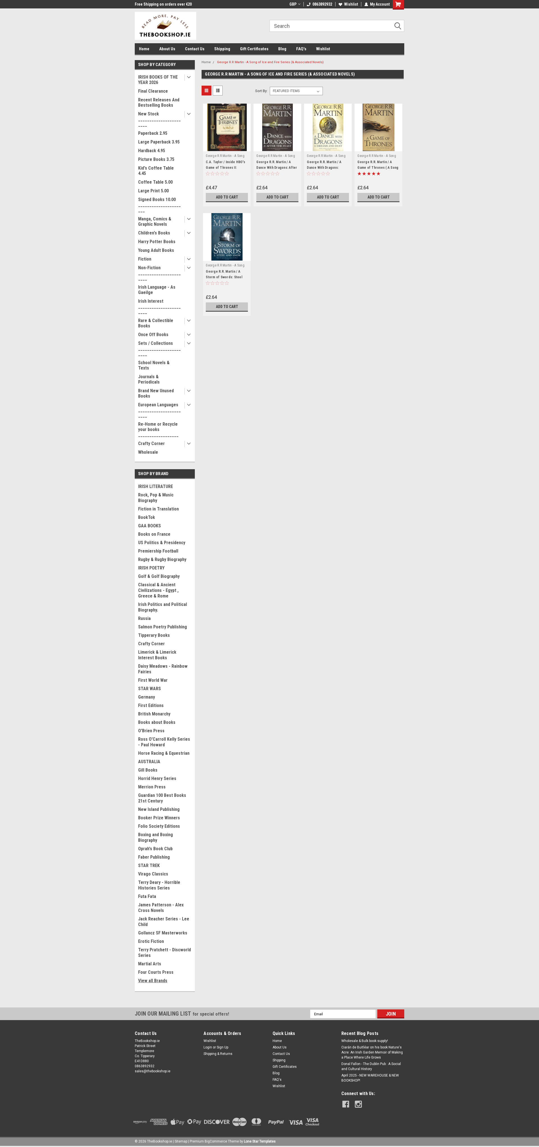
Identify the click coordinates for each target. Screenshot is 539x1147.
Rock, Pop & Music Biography (155, 497)
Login (208, 1047)
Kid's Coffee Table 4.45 (156, 170)
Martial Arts (149, 963)
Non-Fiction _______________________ (159, 273)
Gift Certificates (254, 48)
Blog (282, 48)
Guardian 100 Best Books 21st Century (162, 798)
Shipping (222, 48)
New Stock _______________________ (159, 119)
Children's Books (154, 233)
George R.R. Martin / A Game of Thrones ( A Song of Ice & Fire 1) (377, 167)
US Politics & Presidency (161, 542)
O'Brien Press (151, 730)
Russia (144, 618)
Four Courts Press (155, 972)
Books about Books (156, 722)
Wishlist (351, 4)
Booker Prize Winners (159, 817)
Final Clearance (153, 91)
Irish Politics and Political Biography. (162, 607)
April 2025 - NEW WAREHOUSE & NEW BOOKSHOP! (370, 1077)
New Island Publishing (159, 809)
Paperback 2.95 (152, 133)
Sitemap (181, 1141)
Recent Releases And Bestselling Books (158, 102)
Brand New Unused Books (156, 393)
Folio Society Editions (159, 826)
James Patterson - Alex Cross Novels (161, 907)
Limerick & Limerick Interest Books (157, 654)
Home (144, 48)
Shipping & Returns (218, 1054)
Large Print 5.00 (153, 190)
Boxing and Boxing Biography (155, 837)
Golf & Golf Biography (159, 576)
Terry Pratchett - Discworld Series (164, 952)
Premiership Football (158, 551)
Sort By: (261, 91)
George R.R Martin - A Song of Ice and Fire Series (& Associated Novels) (270, 62)
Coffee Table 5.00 (155, 182)
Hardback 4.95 (151, 150)
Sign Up (222, 1047)
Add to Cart (227, 197)
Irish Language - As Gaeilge (156, 289)
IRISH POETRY (151, 568)
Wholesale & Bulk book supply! (364, 1041)
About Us (167, 48)
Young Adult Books (156, 250)
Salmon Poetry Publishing (162, 627)
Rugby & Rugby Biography (162, 559)
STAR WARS (149, 688)
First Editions (151, 705)
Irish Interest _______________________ (159, 306)
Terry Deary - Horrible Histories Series (159, 885)
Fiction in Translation (158, 509)
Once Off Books (153, 334)
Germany (146, 697)
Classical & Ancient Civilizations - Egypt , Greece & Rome (158, 590)
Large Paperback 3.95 (159, 142)
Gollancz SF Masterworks (162, 933)
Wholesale (148, 452)
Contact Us (194, 48)
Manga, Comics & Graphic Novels (154, 221)
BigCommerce (216, 1141)
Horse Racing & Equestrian (163, 753)
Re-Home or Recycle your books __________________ (158, 429)
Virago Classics (153, 874)
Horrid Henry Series (157, 778)
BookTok (146, 517)
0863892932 (322, 4)
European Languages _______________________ (159, 410)
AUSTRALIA (149, 761)
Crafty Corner (151, 443)
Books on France (154, 534)
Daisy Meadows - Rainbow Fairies (163, 668)
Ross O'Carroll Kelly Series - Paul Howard (164, 741)
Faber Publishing (154, 857)
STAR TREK (149, 865)
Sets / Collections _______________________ (159, 349)
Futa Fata (147, 896)
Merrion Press (152, 787)
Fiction (144, 259)
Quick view (227, 147)
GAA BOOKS (149, 525)
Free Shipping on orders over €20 (163, 4)
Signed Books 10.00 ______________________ (159, 205)
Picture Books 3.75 (156, 159)
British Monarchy (154, 714)
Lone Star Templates (260, 1141)
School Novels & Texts (154, 365)
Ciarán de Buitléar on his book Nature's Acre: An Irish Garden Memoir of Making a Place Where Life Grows (372, 1052)
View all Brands (152, 980)
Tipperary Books (154, 635)
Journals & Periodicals (149, 379)
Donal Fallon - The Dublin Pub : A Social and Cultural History (371, 1066)
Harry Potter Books (156, 241)
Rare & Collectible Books (155, 323)
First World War (153, 680)
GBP (292, 4)
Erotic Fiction (151, 941)
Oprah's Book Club (155, 848)
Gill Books (147, 770)
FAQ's (301, 48)
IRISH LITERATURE (155, 486)
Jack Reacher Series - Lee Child (163, 921)
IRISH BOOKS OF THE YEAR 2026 (158, 79)
